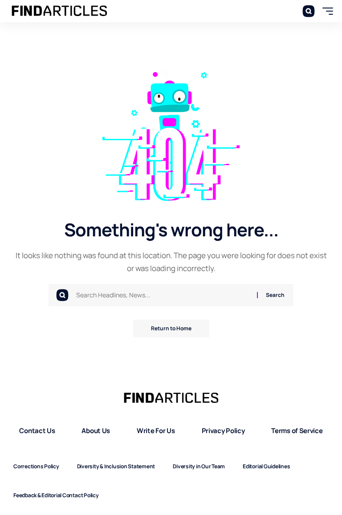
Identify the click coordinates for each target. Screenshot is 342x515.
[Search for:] (163, 295)
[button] (308, 11)
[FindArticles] (59, 11)
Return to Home (171, 328)
